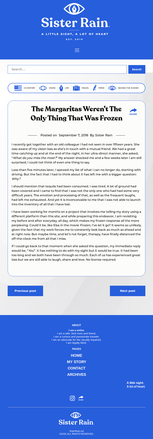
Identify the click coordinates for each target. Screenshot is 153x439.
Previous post (25, 291)
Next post (127, 291)
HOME (76, 355)
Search (137, 69)
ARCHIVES (76, 374)
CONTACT (76, 368)
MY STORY (76, 362)
